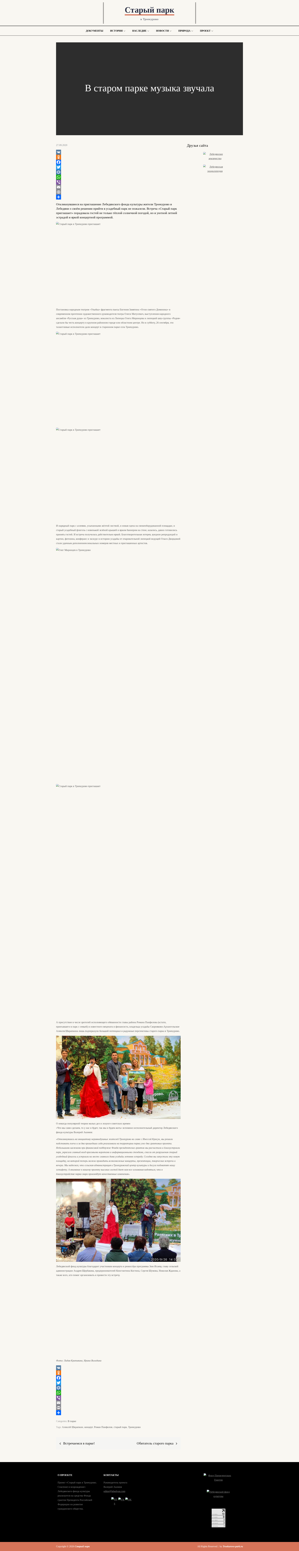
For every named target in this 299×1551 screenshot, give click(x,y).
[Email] (118, 187)
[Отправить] (118, 197)
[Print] (118, 192)
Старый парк (149, 9)
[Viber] (118, 182)
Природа (184, 30)
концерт (88, 1427)
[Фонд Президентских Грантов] (218, 1480)
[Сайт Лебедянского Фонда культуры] (218, 1497)
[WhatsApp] (118, 177)
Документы (94, 30)
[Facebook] (118, 162)
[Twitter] (118, 167)
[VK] (118, 152)
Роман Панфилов (103, 1427)
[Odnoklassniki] (118, 157)
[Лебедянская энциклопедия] (215, 169)
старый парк (120, 1427)
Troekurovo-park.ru (233, 1546)
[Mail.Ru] (118, 172)
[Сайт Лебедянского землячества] (215, 156)
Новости (162, 30)
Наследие (139, 30)
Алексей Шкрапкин (72, 1427)
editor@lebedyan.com (114, 1491)
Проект (205, 30)
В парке (72, 1421)
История (116, 30)
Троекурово (134, 1427)
